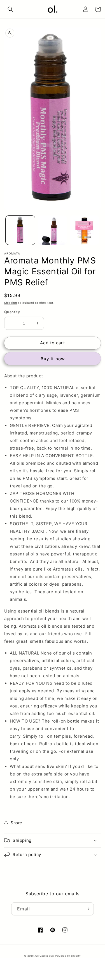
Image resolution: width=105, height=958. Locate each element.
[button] (10, 9)
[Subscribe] (87, 908)
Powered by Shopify (68, 955)
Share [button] (16, 822)
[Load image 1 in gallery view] (20, 230)
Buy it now (53, 358)
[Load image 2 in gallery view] (52, 230)
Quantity (12, 312)
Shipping (10, 302)
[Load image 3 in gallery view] (84, 230)
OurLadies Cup (44, 955)
